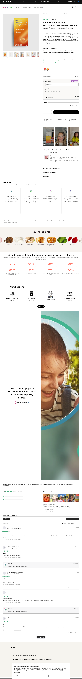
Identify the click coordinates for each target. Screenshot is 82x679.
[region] (21, 32)
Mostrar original (57, 511)
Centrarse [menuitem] (52, 506)
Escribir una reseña (74, 519)
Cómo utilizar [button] (46, 176)
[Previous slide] (44, 136)
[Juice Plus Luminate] (48, 70)
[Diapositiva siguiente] (78, 498)
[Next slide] (78, 136)
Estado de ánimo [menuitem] (65, 506)
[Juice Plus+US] (8, 7)
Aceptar (40, 675)
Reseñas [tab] (6, 515)
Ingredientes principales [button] (49, 172)
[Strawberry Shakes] (46, 157)
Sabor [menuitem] (57, 506)
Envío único (48, 76)
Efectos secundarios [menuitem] (48, 509)
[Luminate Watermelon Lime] (45, 70)
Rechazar (58, 675)
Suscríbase (48, 81)
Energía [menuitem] (45, 506)
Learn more (41, 306)
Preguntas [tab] (14, 515)
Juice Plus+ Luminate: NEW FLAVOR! (41, 1)
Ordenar (64, 523)
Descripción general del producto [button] (51, 168)
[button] (64, 7)
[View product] (75, 7)
